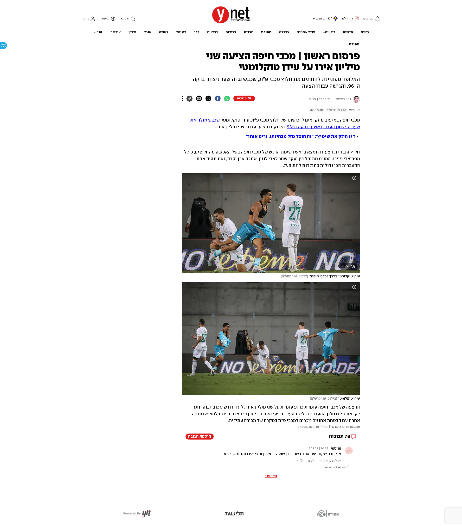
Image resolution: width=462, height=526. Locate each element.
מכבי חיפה (316, 110)
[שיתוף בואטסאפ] (227, 98)
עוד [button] (99, 32)
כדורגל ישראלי (336, 110)
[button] (313, 18)
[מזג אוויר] (335, 20)
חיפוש (125, 18)
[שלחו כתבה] (199, 98)
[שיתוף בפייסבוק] (218, 98)
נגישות (105, 18)
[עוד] (182, 98)
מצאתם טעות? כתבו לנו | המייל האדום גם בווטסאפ (329, 427)
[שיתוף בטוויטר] (208, 98)
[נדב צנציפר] (355, 99)
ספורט (354, 44)
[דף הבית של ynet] (231, 23)
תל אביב (321, 18)
